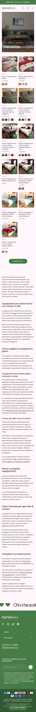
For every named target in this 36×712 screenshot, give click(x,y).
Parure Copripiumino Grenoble (26, 77)
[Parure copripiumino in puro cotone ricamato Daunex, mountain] (9, 131)
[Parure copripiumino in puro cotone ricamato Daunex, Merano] (26, 95)
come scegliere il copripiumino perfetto (16, 462)
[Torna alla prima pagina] (4, 42)
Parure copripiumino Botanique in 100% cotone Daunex (26, 181)
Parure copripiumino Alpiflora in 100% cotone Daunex (9, 214)
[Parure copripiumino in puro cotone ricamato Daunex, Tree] (26, 131)
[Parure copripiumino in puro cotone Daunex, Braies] (9, 229)
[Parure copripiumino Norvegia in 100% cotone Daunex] (26, 200)
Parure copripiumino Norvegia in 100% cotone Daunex (26, 214)
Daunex (4, 74)
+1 (14, 119)
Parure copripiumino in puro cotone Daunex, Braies (9, 244)
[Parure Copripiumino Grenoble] (26, 64)
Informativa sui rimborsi (11, 704)
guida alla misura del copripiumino (19, 410)
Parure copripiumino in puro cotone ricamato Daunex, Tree (26, 146)
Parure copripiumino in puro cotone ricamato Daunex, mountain (9, 146)
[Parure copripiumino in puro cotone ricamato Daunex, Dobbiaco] (9, 95)
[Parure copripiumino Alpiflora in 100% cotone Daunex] (9, 200)
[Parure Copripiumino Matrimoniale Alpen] (9, 166)
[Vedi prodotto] (14, 69)
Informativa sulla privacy (24, 704)
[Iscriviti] (31, 667)
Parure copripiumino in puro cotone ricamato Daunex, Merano (26, 111)
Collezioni (10, 42)
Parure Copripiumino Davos (9, 77)
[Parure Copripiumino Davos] (9, 64)
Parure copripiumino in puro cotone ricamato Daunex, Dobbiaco (9, 111)
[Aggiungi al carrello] (14, 171)
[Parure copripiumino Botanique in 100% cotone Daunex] (26, 166)
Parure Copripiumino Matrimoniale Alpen (9, 180)
